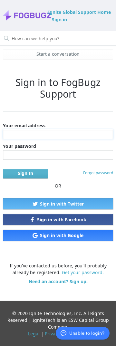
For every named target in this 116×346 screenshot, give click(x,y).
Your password (19, 146)
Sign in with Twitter (61, 204)
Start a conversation (58, 54)
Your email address (24, 125)
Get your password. (83, 272)
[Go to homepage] (25, 15)
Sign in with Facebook (61, 219)
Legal (34, 334)
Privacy (52, 334)
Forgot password (98, 173)
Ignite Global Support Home (79, 12)
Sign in (59, 19)
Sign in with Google (61, 235)
